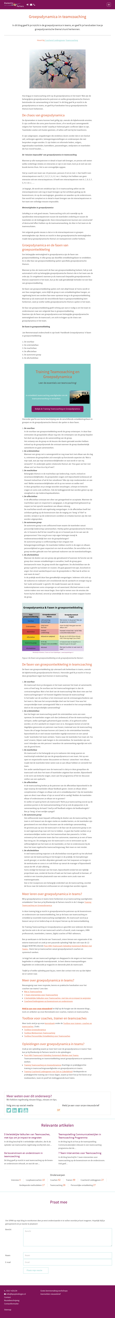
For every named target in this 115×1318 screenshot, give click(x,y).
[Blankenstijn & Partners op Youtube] (26, 1110)
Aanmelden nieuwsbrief (50, 1294)
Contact (7, 1297)
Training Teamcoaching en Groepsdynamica (42, 1065)
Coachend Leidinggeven (55, 40)
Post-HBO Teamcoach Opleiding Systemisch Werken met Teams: (51, 1055)
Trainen (70, 1180)
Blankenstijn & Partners (14, 4)
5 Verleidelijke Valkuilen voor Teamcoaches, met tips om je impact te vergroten (57, 998)
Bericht (8, 1229)
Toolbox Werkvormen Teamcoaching (39, 1033)
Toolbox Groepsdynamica (35, 1029)
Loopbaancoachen (35, 1180)
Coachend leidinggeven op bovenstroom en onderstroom (48, 1001)
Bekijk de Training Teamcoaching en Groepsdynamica (57, 409)
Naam (7, 1255)
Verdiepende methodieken (32, 1185)
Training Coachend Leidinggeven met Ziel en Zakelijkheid (48, 1071)
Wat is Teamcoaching (33, 991)
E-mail (8, 1262)
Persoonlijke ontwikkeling (83, 1185)
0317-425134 (11, 1291)
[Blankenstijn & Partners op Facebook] (20, 1110)
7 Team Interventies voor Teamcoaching (79, 1153)
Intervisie (16, 1180)
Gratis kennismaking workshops (54, 1291)
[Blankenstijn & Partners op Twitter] (9, 1110)
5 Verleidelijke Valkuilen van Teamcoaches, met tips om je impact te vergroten (27, 1136)
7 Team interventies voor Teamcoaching (41, 995)
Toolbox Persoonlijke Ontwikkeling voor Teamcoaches (47, 1036)
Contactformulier (11, 1303)
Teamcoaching (72, 40)
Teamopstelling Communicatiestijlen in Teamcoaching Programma (79, 1136)
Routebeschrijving (11, 1300)
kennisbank (50, 1023)
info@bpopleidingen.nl (16, 1294)
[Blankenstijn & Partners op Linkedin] (14, 1110)
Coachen (55, 1180)
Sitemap (7, 1309)
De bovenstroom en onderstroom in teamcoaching (23, 1154)
